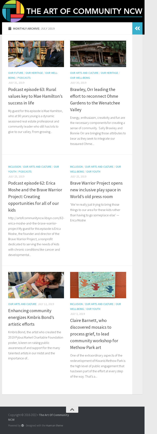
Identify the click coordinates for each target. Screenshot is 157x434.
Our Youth (93, 171)
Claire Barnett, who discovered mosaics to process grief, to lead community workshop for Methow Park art (94, 333)
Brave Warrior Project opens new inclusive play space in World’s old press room (96, 189)
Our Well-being (80, 78)
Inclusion (14, 166)
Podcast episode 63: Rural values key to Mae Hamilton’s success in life (35, 96)
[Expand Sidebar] (137, 28)
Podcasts (24, 78)
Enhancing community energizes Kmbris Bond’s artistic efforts (31, 317)
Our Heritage (34, 73)
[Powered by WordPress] (22, 425)
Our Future (15, 73)
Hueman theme (54, 425)
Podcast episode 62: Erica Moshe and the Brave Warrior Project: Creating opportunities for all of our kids (35, 196)
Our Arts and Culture (84, 73)
